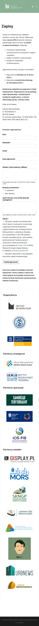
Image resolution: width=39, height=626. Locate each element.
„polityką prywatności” (20, 251)
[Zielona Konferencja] (13, 6)
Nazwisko (6, 143)
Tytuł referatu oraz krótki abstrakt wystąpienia (15, 199)
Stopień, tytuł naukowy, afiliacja (15, 167)
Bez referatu (9, 193)
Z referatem (9, 190)
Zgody (5, 219)
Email (5, 151)
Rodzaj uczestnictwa (11, 188)
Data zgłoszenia (9, 159)
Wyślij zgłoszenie (11, 262)
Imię (4, 134)
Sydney (21, 623)
